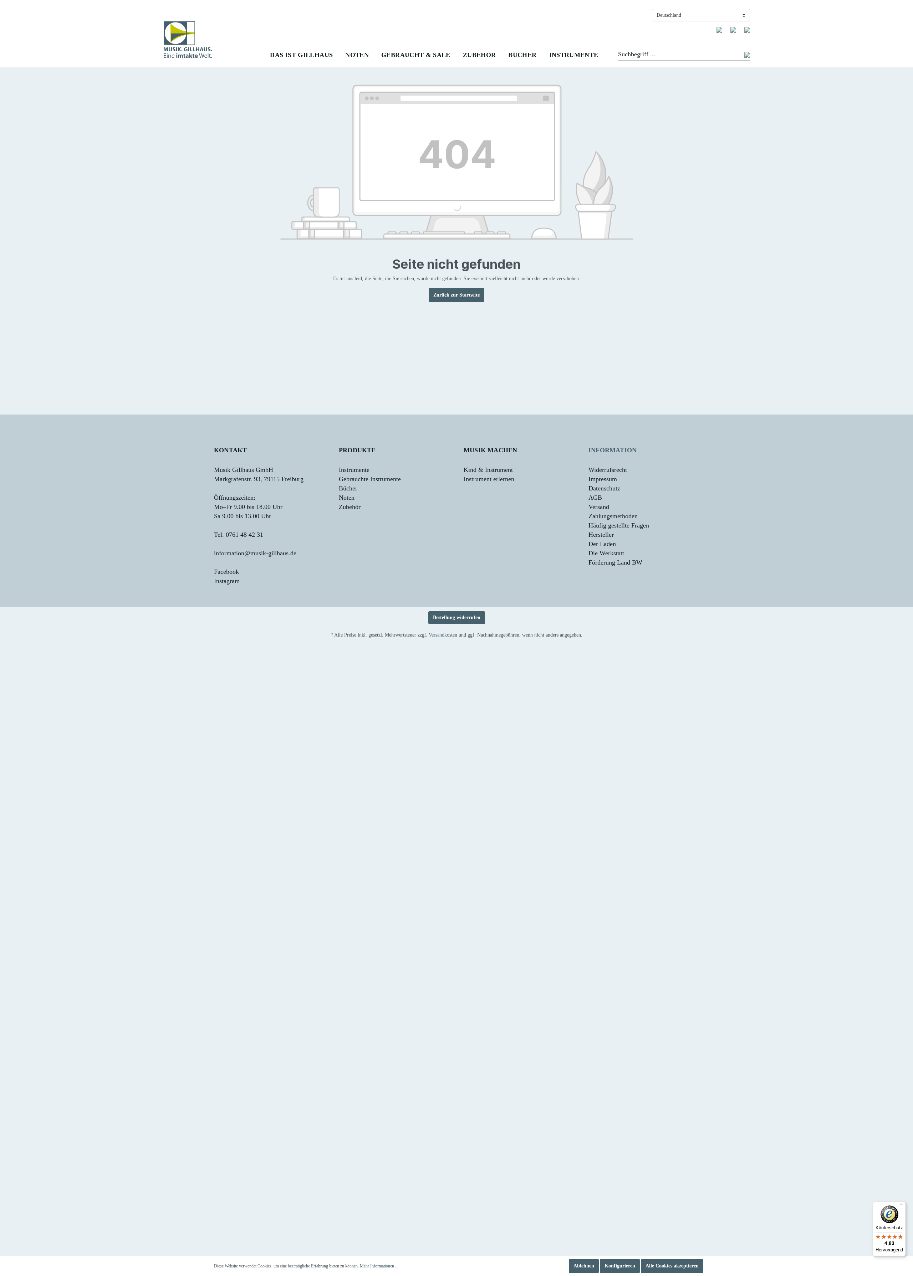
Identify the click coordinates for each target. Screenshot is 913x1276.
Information (612, 450)
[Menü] (901, 1206)
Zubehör (350, 506)
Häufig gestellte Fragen (618, 525)
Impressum (602, 479)
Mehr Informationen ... (379, 1266)
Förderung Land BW (615, 562)
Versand (598, 506)
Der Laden (602, 543)
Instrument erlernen (489, 479)
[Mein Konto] (733, 30)
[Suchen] (747, 55)
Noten (347, 497)
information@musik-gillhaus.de (255, 553)
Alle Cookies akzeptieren (672, 1266)
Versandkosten (443, 635)
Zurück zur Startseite (456, 295)
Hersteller (601, 534)
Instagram (227, 581)
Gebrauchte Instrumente (370, 479)
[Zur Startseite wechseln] (188, 39)
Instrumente (354, 469)
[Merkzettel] (719, 30)
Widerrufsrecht (607, 469)
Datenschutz (604, 488)
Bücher (348, 488)
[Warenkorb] (747, 30)
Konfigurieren (620, 1266)
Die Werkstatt (606, 553)
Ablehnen (583, 1266)
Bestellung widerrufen (456, 617)
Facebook (226, 571)
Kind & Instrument (488, 469)
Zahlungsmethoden (613, 516)
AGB (595, 497)
